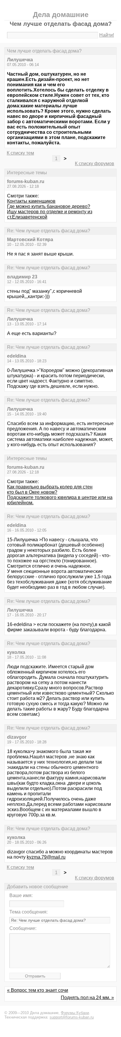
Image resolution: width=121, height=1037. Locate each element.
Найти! (106, 35)
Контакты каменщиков (31, 201)
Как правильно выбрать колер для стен (50, 486)
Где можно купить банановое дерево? (48, 206)
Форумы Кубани (75, 1013)
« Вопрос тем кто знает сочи (37, 990)
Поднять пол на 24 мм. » (87, 997)
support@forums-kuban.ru (72, 1017)
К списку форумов (94, 163)
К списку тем (20, 152)
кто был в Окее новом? (32, 492)
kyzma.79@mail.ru (46, 857)
